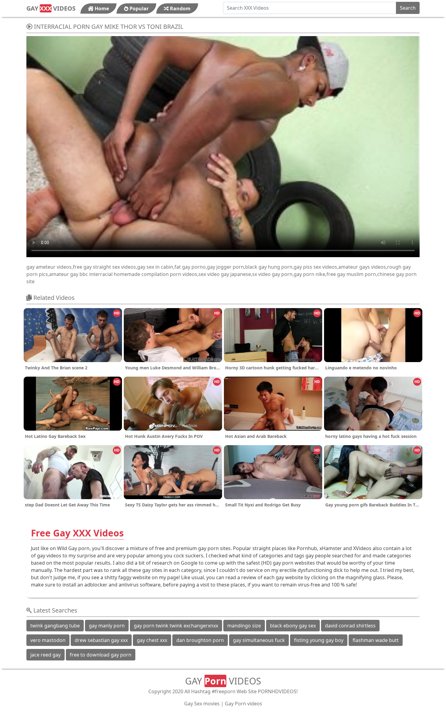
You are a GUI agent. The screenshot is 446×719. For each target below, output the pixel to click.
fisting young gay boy (318, 640)
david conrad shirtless (350, 625)
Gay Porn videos (243, 703)
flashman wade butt (376, 640)
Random (180, 8)
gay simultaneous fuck (259, 640)
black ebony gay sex (293, 625)
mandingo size (244, 625)
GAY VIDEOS (51, 8)
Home (101, 8)
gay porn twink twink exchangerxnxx (176, 625)
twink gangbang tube (55, 625)
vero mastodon (48, 640)
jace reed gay (45, 654)
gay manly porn (107, 625)
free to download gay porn (100, 654)
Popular (138, 8)
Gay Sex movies (202, 703)
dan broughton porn (200, 640)
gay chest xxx (152, 640)
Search (408, 8)
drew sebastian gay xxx (101, 640)
